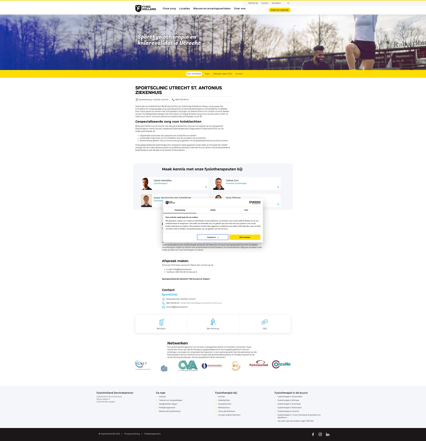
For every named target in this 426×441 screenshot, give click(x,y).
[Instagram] (320, 434)
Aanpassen (211, 237)
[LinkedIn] (327, 434)
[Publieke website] (145, 8)
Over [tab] (246, 210)
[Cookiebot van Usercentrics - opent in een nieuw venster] (250, 202)
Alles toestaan (244, 237)
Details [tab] (213, 210)
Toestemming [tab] (179, 210)
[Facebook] (313, 434)
